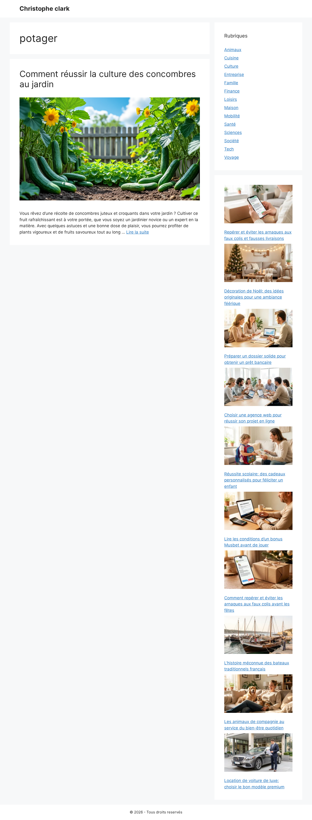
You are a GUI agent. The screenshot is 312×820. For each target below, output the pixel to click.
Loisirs (230, 99)
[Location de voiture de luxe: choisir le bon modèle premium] (258, 753)
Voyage (231, 157)
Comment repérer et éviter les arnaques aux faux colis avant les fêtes (257, 604)
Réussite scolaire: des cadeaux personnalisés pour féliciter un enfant (254, 480)
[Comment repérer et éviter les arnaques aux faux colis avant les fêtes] (258, 570)
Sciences (233, 132)
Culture (231, 66)
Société (231, 140)
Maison (231, 107)
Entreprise (234, 74)
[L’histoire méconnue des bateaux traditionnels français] (258, 636)
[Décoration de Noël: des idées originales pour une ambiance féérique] (258, 264)
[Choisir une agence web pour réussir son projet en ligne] (258, 388)
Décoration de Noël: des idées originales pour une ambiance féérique (254, 297)
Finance (232, 91)
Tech (229, 149)
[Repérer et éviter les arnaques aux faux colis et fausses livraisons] (258, 205)
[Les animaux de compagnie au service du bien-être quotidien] (258, 694)
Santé (230, 124)
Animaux (232, 49)
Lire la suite (137, 232)
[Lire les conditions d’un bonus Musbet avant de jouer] (258, 512)
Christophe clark (45, 8)
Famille (231, 82)
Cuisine (231, 58)
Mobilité (232, 115)
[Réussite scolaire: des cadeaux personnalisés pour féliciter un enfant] (258, 446)
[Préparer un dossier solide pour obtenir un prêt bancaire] (258, 329)
